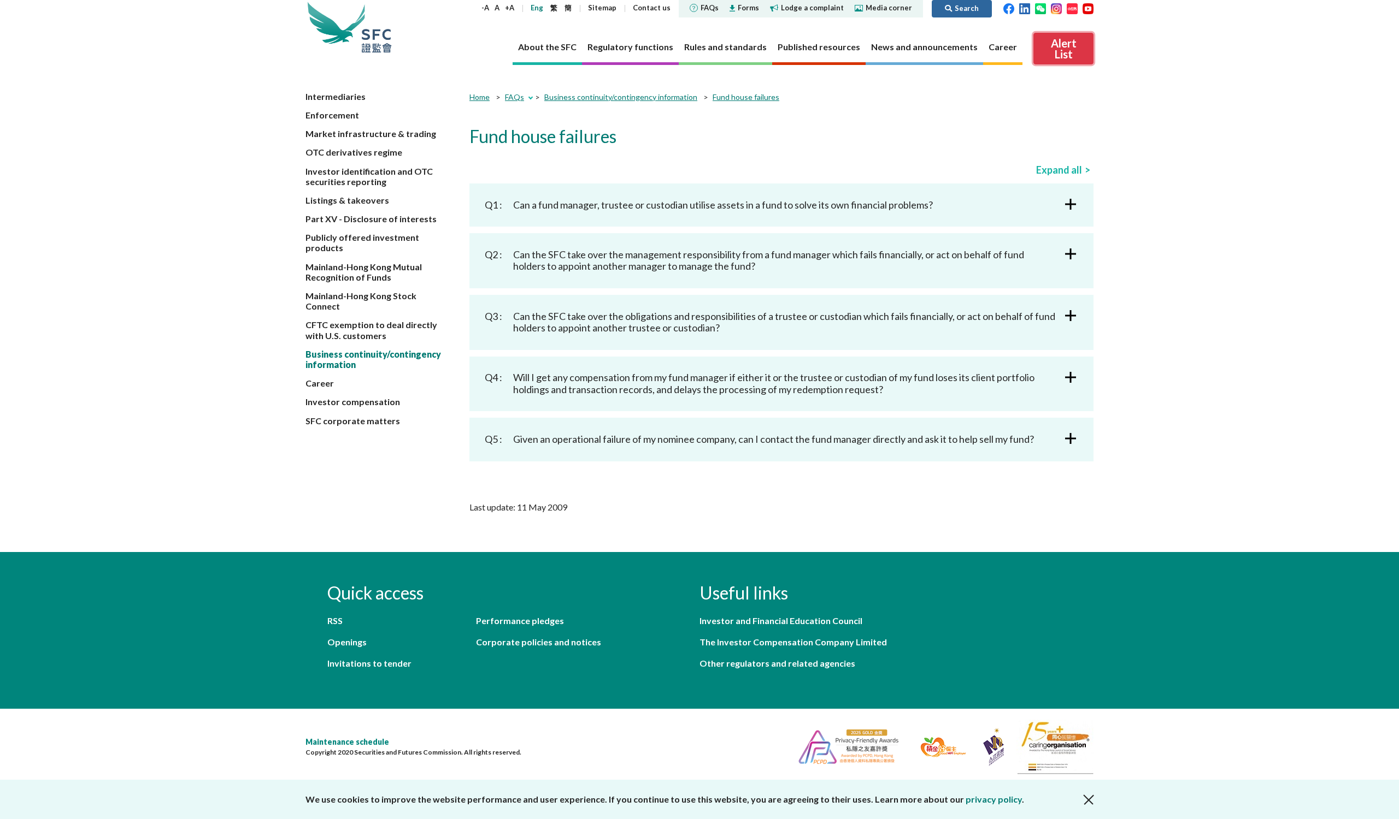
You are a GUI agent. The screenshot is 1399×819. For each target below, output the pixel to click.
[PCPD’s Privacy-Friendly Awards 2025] (844, 745)
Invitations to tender (369, 663)
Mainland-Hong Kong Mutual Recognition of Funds (363, 272)
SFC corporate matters (352, 421)
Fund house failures (746, 97)
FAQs (710, 7)
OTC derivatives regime (353, 152)
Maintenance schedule (347, 741)
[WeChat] (1040, 7)
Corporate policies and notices (538, 642)
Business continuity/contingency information (620, 97)
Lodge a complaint (812, 7)
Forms (748, 7)
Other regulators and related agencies (777, 663)
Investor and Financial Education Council (781, 620)
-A (485, 7)
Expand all (1059, 170)
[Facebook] (1008, 7)
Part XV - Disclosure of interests (371, 218)
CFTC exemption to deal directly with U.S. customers (371, 329)
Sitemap (602, 7)
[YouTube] (1088, 7)
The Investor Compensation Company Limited (793, 642)
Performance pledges (520, 620)
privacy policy (994, 799)
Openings (347, 642)
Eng (537, 7)
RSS (335, 620)
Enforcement (332, 115)
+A (509, 7)
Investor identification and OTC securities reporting (369, 176)
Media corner (889, 7)
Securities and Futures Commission (376, 27)
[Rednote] (1072, 7)
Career (319, 383)
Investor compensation (352, 401)
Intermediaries (335, 96)
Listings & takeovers (347, 200)
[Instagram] (1056, 7)
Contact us (652, 7)
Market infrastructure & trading (370, 133)
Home (479, 97)
